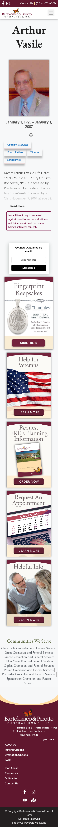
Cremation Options (16, 754)
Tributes (34, 152)
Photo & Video (15, 152)
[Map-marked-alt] (33, 800)
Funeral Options (14, 749)
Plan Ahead (12, 768)
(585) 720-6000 (50, 739)
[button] (51, 13)
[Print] (31, 134)
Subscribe (28, 268)
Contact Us (11, 783)
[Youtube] (24, 800)
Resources (11, 773)
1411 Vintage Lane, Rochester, (29, 731)
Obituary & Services (17, 144)
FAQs (8, 760)
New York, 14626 (29, 734)
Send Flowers (14, 159)
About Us (10, 744)
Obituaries (11, 778)
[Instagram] (33, 791)
